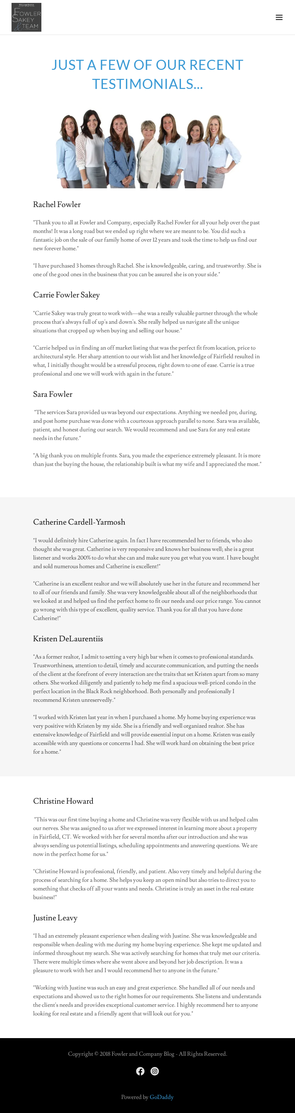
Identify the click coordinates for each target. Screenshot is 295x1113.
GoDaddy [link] (162, 1097)
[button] (279, 17)
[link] (26, 17)
